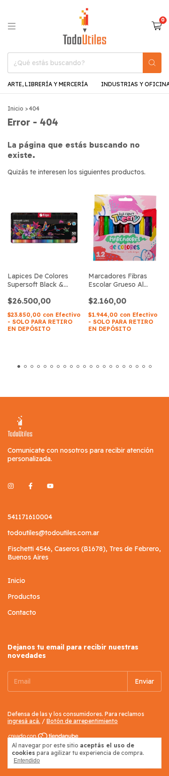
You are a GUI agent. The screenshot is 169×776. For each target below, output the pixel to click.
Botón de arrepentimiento (82, 720)
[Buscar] (152, 62)
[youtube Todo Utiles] (50, 486)
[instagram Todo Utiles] (11, 486)
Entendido (27, 760)
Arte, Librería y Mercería (48, 84)
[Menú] (12, 26)
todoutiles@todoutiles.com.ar (53, 533)
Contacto (22, 612)
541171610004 (30, 517)
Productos (24, 596)
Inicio (15, 108)
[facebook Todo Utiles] (30, 486)
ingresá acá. (24, 720)
